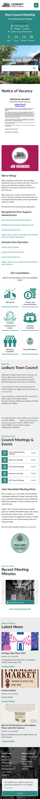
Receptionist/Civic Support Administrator (16, 220)
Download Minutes (17, 602)
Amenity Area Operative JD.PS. (13, 252)
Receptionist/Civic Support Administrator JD (18, 225)
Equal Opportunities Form (11, 230)
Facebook (6, 757)
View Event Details (20, 23)
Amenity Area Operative (10, 247)
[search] (34, 68)
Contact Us (6, 775)
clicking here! (31, 527)
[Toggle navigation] (36, 5)
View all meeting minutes (19, 609)
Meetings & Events (8, 769)
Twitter (6, 760)
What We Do (6, 766)
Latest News (6, 772)
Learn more (8, 788)
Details (33, 453)
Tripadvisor (8, 763)
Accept (20, 793)
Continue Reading (8, 666)
